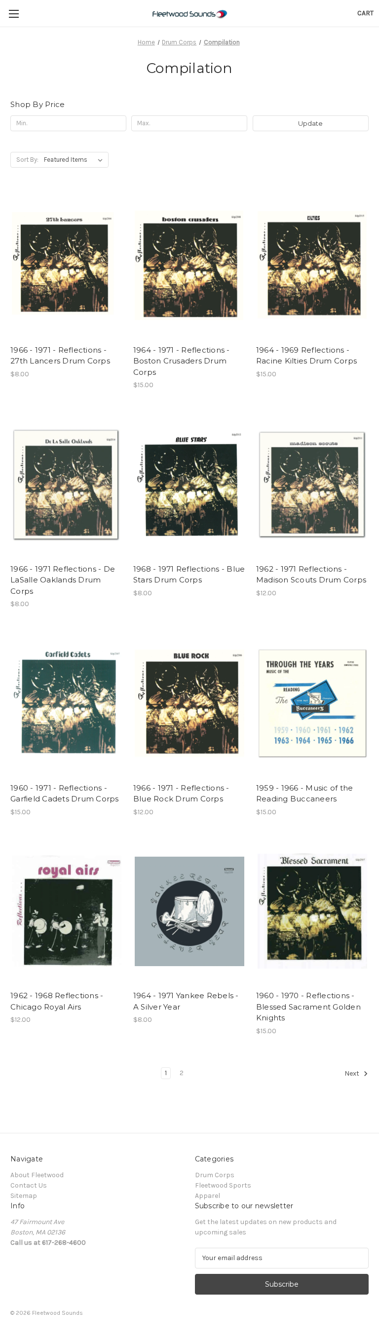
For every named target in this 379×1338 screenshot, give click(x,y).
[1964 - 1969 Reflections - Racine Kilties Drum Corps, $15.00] (312, 265)
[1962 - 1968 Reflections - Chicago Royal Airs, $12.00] (66, 911)
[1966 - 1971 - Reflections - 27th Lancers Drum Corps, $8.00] (66, 265)
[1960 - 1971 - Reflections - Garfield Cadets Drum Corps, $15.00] (66, 703)
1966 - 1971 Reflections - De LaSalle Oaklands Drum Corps (62, 580)
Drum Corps (214, 1175)
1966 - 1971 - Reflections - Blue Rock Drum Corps (181, 793)
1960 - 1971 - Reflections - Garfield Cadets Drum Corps (64, 793)
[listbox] (75, 159)
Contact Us (28, 1185)
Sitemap (23, 1196)
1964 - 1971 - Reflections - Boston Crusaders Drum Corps (181, 361)
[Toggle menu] (13, 13)
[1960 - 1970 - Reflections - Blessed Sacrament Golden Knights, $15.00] (312, 911)
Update (310, 123)
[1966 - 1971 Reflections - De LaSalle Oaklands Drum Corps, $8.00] (66, 484)
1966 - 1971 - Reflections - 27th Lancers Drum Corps (60, 355)
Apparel (207, 1196)
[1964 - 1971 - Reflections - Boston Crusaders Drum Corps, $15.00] (189, 265)
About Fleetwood (37, 1175)
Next (352, 1073)
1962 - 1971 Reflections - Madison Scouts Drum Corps (311, 574)
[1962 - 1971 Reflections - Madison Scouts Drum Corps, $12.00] (312, 484)
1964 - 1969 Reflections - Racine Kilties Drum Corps (306, 355)
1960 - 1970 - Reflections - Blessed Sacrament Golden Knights (308, 1006)
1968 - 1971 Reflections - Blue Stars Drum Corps (189, 574)
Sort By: (27, 159)
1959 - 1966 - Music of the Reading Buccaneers (304, 793)
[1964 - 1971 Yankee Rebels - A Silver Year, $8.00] (189, 911)
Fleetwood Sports (223, 1185)
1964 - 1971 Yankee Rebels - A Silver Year (186, 1001)
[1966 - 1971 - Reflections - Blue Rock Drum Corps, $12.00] (189, 703)
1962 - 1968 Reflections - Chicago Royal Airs (56, 1001)
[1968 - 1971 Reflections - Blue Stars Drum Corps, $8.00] (189, 484)
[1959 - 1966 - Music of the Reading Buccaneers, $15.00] (312, 703)
